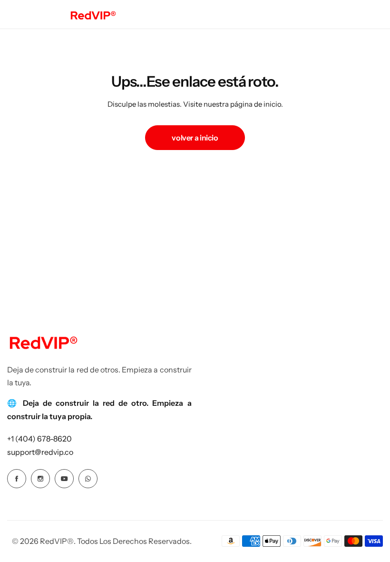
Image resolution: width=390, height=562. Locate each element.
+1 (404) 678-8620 (39, 438)
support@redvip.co (40, 452)
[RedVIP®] (93, 14)
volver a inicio (195, 137)
